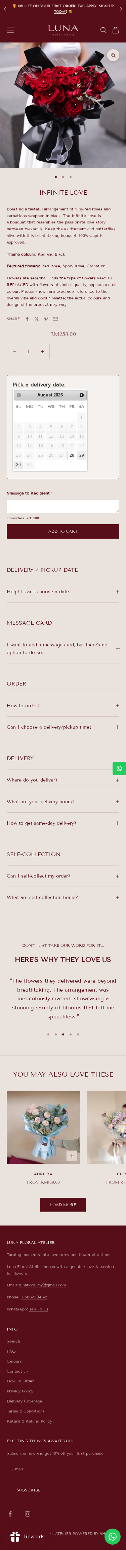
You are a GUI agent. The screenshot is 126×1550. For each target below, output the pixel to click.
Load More (63, 1204)
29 (81, 455)
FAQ (11, 1351)
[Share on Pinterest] (46, 319)
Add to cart (63, 531)
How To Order (20, 1380)
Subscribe (28, 1489)
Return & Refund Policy (29, 1421)
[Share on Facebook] (27, 319)
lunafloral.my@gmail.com (42, 1284)
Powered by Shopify (95, 1533)
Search (13, 1341)
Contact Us (18, 1371)
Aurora (43, 1173)
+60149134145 (34, 1296)
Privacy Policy (20, 1390)
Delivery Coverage (24, 1400)
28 (72, 455)
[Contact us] (112, 1537)
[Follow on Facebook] (10, 1514)
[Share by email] (55, 319)
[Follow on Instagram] (27, 1514)
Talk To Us (38, 1308)
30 (18, 464)
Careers (14, 1361)
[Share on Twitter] (36, 319)
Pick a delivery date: (39, 384)
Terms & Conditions (26, 1411)
